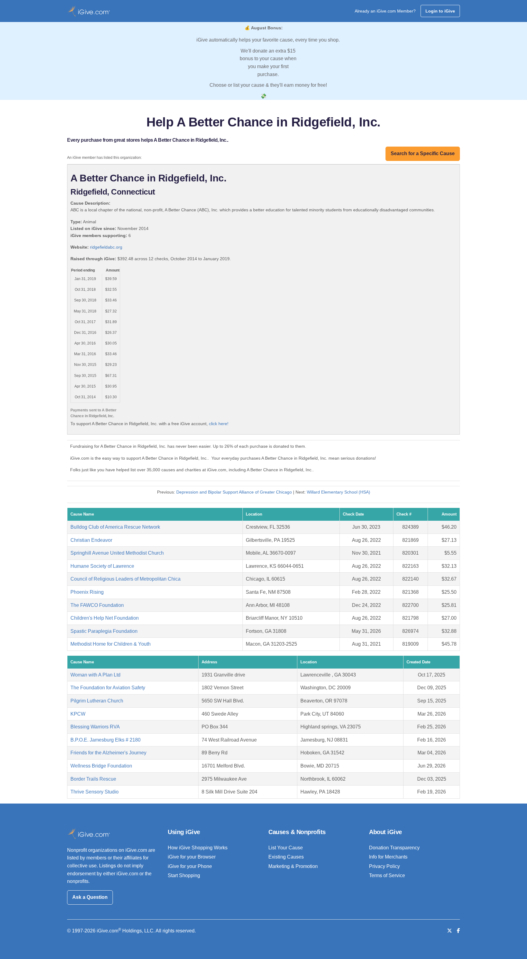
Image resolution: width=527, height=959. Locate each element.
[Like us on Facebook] (458, 930)
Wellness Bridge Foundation (101, 765)
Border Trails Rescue (93, 779)
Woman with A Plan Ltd (95, 674)
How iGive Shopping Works (198, 847)
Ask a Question (90, 897)
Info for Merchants (388, 856)
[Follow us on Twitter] (449, 930)
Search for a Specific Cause (423, 153)
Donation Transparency (394, 847)
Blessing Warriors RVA (95, 726)
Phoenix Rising (87, 592)
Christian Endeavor (91, 540)
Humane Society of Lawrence (102, 566)
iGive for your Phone (190, 866)
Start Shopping (184, 875)
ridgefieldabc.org (106, 247)
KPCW (77, 714)
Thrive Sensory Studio (94, 791)
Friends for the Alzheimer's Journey (108, 752)
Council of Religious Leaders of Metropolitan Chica (125, 579)
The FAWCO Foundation (97, 605)
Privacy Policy (384, 866)
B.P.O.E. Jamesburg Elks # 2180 (105, 739)
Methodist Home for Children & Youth (110, 644)
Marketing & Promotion (293, 866)
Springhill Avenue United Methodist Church (117, 553)
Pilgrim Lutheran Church (96, 700)
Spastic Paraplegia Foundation (104, 631)
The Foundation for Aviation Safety (107, 687)
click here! (218, 423)
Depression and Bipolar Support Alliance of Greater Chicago (234, 492)
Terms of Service (387, 875)
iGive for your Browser (192, 856)
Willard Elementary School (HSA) (338, 492)
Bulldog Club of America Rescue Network (115, 527)
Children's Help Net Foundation (104, 618)
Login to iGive (440, 11)
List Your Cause (285, 847)
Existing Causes (286, 856)
